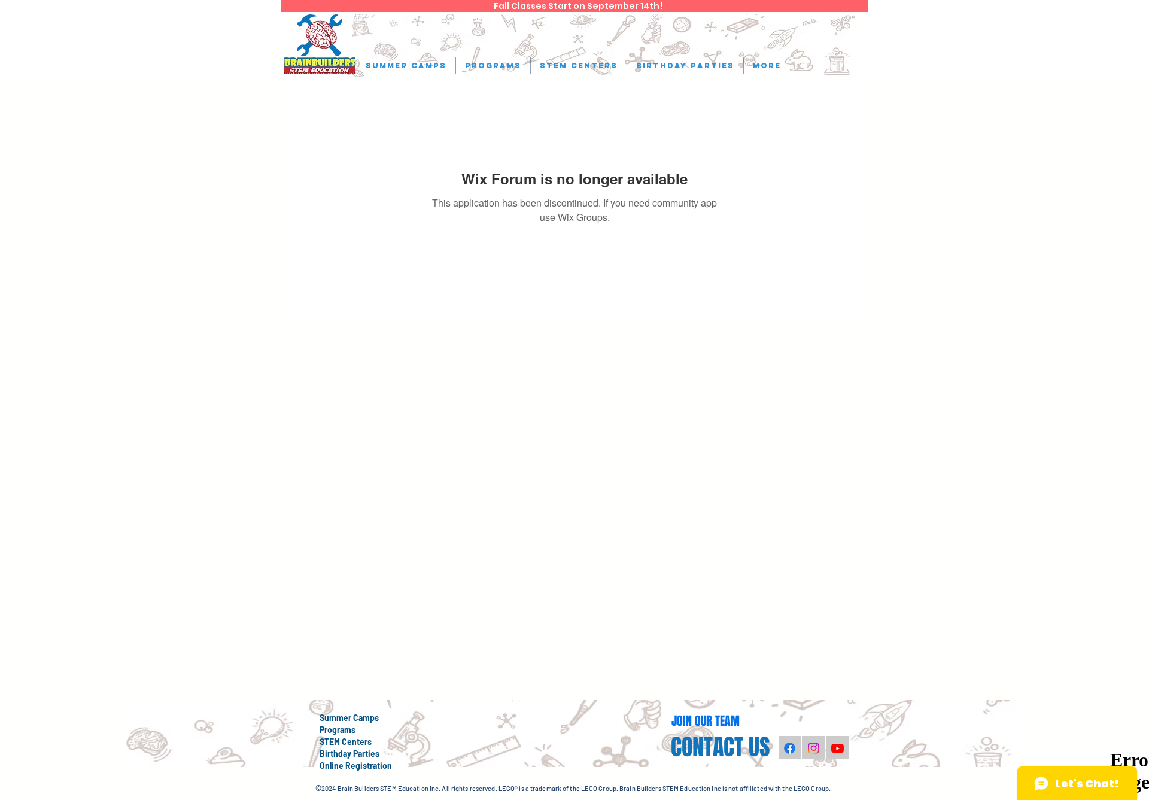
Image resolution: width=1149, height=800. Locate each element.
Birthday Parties (349, 754)
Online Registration (356, 765)
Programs (337, 730)
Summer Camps (349, 718)
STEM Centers (346, 742)
